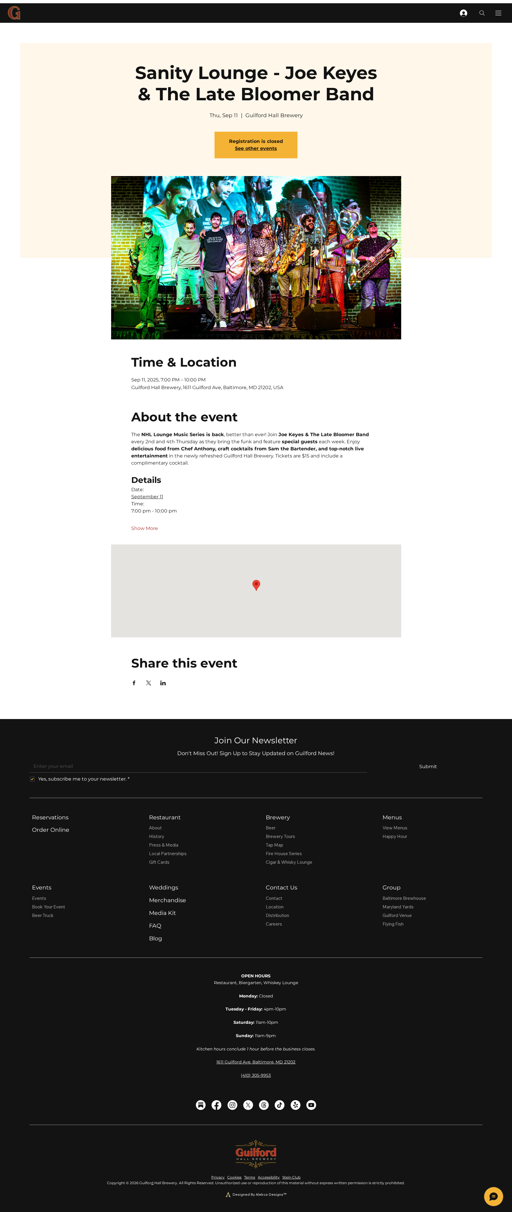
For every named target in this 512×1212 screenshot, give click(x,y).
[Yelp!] (295, 1105)
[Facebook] (216, 1105)
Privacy (218, 1177)
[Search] (482, 13)
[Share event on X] (148, 683)
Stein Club (291, 1177)
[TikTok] (279, 1105)
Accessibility (269, 1177)
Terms (249, 1177)
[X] (248, 1105)
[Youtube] (311, 1105)
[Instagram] (232, 1105)
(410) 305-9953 (256, 1075)
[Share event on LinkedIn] (163, 683)
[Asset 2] (201, 1105)
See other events (256, 148)
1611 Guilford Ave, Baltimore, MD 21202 (255, 1062)
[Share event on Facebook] (134, 683)
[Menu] (499, 13)
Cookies (234, 1177)
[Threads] (264, 1105)
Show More (144, 528)
